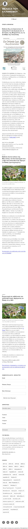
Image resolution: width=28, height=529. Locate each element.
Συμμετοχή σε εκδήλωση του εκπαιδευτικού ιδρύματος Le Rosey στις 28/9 (12, 298)
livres (5, 482)
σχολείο (6, 512)
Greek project (12, 137)
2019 (17, 464)
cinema (20, 472)
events (21, 474)
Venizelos (13, 485)
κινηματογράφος (19, 507)
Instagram (4, 420)
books (5, 472)
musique (6, 485)
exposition (6, 477)
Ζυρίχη (14, 490)
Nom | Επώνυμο (6, 391)
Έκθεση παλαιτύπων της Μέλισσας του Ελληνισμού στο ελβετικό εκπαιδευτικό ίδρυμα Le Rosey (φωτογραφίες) (13, 159)
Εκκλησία (6, 490)
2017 (5, 464)
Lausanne (17, 480)
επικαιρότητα (7, 507)
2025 (5, 469)
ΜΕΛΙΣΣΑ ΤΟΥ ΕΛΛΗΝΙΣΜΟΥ (10, 10)
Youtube (4, 423)
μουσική (6, 509)
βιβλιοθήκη (20, 496)
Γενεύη (18, 488)
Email (3, 378)
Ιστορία (21, 490)
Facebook (4, 414)
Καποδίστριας (7, 493)
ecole (15, 474)
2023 (16, 466)
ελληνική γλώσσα (8, 504)
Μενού (14, 19)
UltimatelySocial (24, 528)
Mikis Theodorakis (14, 482)
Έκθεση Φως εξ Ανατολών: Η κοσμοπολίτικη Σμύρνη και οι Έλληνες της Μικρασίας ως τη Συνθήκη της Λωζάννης (13, 31)
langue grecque (7, 480)
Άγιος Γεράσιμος (8, 488)
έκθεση (5, 496)
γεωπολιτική (7, 498)
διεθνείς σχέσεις (8, 501)
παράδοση (14, 509)
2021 (5, 466)
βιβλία (12, 496)
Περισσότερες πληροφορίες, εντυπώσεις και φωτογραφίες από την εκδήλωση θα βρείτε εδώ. (14, 367)
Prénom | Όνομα (6, 384)
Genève (13, 477)
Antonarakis (18, 469)
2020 (23, 464)
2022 (11, 466)
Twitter (3, 417)
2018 (11, 464)
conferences (7, 474)
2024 (22, 466)
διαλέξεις (16, 498)
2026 (11, 469)
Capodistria (12, 472)
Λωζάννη (17, 493)
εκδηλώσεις (20, 501)
